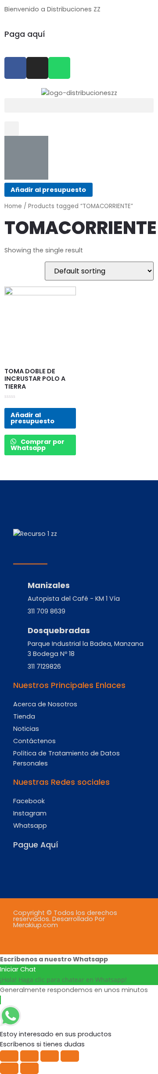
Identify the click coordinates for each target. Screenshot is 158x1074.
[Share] (29, 1056)
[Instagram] (37, 68)
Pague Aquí (35, 845)
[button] (79, 105)
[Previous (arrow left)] (9, 1068)
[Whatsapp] (59, 68)
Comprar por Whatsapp (38, 444)
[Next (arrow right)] (29, 1068)
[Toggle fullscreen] (49, 1056)
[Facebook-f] (15, 68)
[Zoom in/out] (70, 1056)
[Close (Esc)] (9, 1056)
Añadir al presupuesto (48, 189)
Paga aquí (24, 34)
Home (13, 206)
